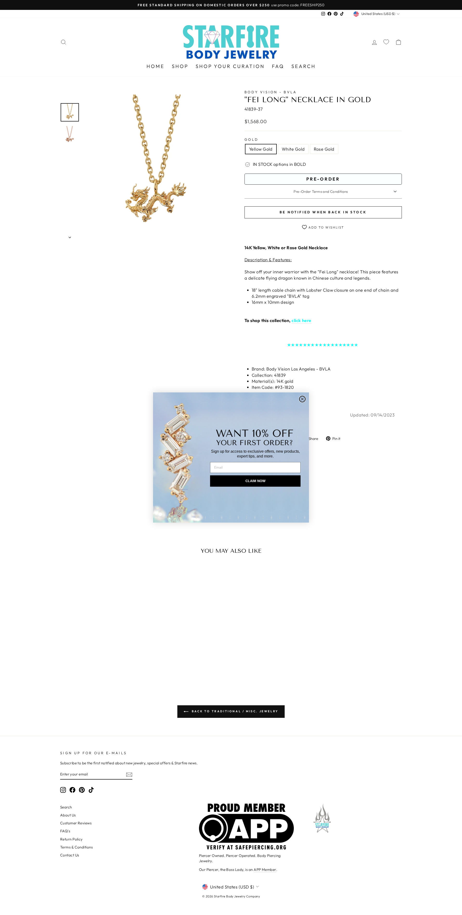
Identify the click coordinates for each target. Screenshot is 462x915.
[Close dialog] (302, 399)
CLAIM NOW (255, 481)
